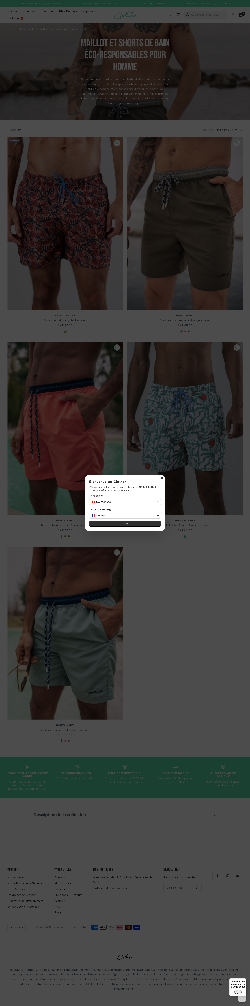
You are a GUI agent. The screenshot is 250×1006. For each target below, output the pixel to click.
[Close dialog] (162, 478)
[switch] (238, 992)
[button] (125, 502)
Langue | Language (100, 510)
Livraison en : (97, 496)
